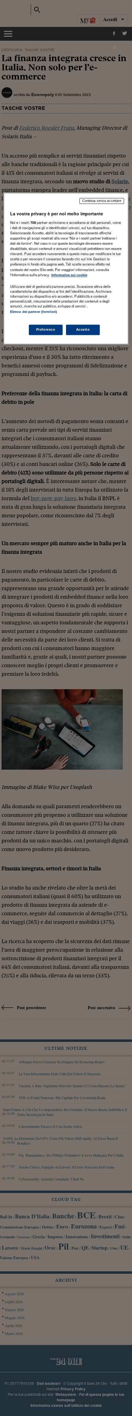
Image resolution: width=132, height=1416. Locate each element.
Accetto (83, 329)
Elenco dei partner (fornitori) (33, 312)
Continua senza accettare (102, 201)
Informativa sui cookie (69, 275)
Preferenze (45, 329)
